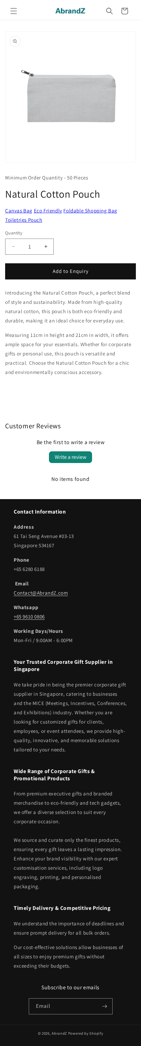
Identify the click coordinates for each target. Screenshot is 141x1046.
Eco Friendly (48, 210)
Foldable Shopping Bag (90, 210)
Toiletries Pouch (23, 220)
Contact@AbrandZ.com (41, 593)
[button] (13, 11)
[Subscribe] (104, 1006)
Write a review (70, 457)
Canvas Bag (19, 210)
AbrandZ (59, 1033)
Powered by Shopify (85, 1033)
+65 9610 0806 (29, 616)
